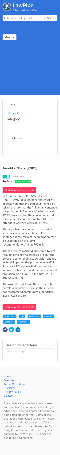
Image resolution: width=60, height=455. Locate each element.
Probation (48, 316)
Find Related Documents (19, 190)
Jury (22, 316)
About (7, 376)
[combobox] (30, 18)
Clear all (13, 113)
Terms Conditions (14, 384)
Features (9, 380)
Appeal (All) (10, 316)
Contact (9, 395)
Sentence (9, 322)
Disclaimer (10, 388)
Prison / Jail (34, 316)
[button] (5, 329)
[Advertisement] (30, 67)
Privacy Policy (12, 391)
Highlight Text (18, 176)
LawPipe (23, 5)
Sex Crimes (23, 322)
